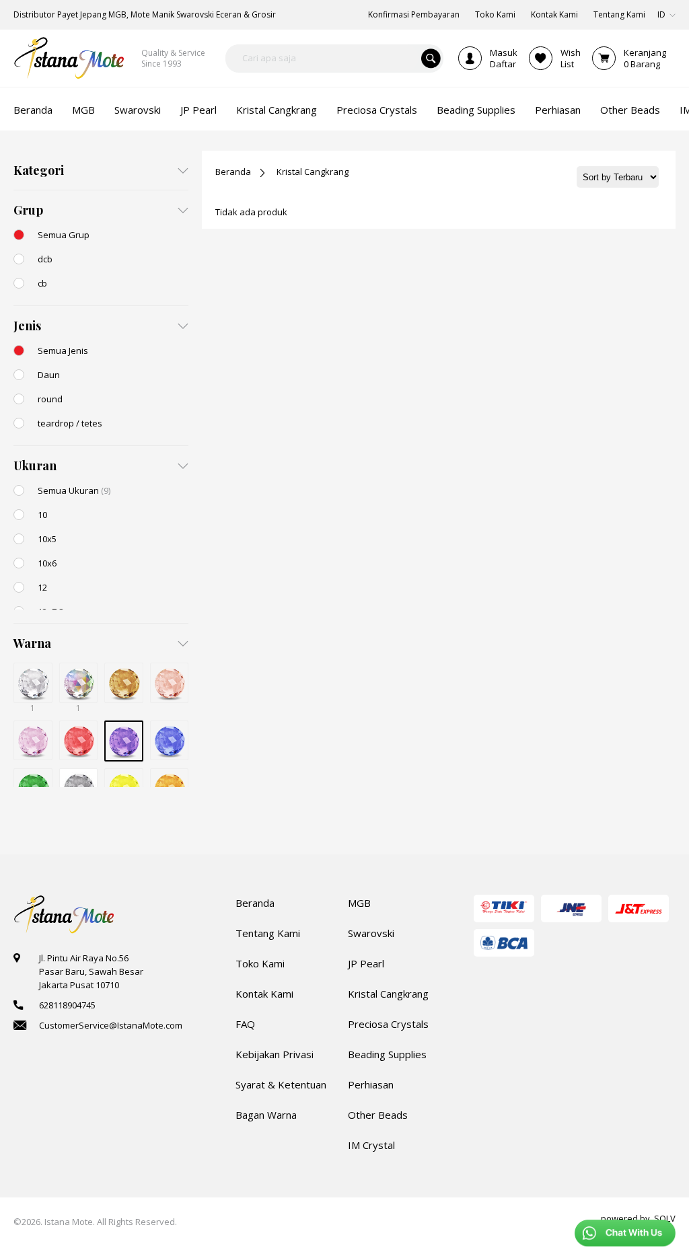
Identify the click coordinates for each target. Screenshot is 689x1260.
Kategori (38, 170)
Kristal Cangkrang (313, 171)
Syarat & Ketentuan (280, 1084)
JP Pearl (366, 963)
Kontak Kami (264, 993)
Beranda (233, 171)
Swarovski (371, 933)
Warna (32, 643)
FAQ (245, 1024)
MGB (359, 903)
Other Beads (378, 1114)
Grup (28, 210)
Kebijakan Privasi (274, 1054)
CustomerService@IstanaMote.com (110, 1025)
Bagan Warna (266, 1114)
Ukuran (35, 465)
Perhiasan (371, 1084)
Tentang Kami (267, 933)
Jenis (27, 326)
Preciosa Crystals (388, 1024)
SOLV (665, 1218)
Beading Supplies (387, 1054)
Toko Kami (260, 963)
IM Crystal (371, 1145)
